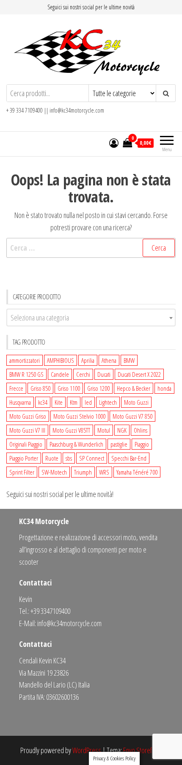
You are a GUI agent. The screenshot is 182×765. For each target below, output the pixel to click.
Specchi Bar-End (128, 458)
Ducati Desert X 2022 (139, 374)
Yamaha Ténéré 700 (136, 472)
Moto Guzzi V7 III (27, 430)
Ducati (103, 374)
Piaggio (142, 444)
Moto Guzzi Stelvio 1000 (79, 416)
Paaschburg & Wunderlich (76, 444)
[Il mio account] (114, 142)
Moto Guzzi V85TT (71, 430)
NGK (122, 430)
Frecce (16, 388)
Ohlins (140, 430)
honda (164, 388)
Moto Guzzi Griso (27, 416)
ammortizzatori (24, 360)
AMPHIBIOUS (60, 360)
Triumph (83, 472)
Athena (109, 360)
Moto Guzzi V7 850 (132, 416)
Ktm (73, 402)
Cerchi (83, 374)
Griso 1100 (69, 388)
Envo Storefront (142, 750)
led (88, 402)
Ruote (51, 458)
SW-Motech (54, 472)
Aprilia (87, 360)
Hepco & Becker (133, 388)
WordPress (86, 750)
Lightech (108, 402)
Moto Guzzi (136, 402)
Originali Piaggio (25, 444)
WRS (104, 472)
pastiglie (118, 444)
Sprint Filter (21, 472)
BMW (129, 360)
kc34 (42, 402)
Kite (59, 402)
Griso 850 (40, 388)
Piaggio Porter (23, 458)
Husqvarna (20, 402)
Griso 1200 (98, 388)
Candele (60, 374)
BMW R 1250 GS (26, 374)
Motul (103, 430)
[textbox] (91, 317)
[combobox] (91, 317)
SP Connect (91, 458)
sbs (69, 458)
